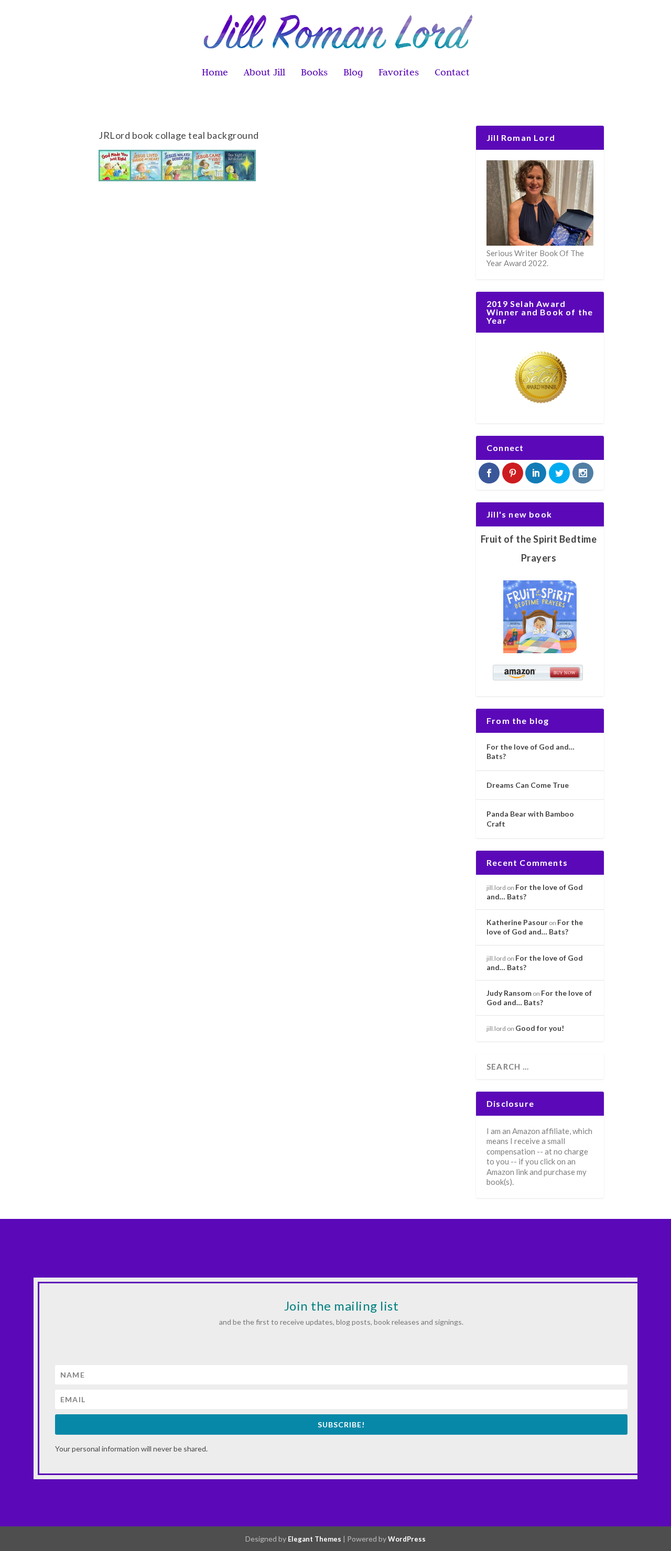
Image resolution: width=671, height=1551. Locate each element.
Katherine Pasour (517, 922)
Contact (452, 73)
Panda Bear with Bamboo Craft (530, 818)
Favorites (398, 73)
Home (215, 73)
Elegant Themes (314, 1539)
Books (314, 73)
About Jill (264, 73)
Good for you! (539, 1028)
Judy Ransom (509, 992)
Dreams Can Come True (527, 784)
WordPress (407, 1539)
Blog (353, 73)
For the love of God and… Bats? (530, 751)
